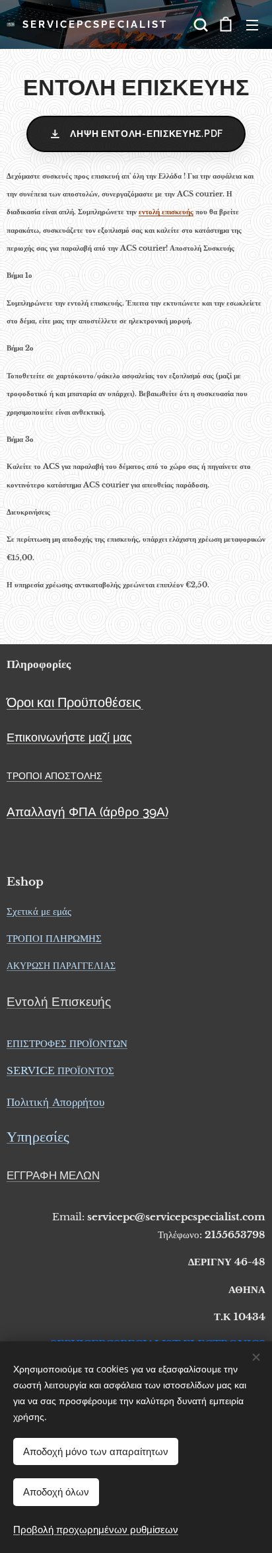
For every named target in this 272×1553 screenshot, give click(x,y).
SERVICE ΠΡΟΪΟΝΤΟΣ (60, 1070)
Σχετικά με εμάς (39, 911)
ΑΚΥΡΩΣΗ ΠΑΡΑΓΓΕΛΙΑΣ (61, 966)
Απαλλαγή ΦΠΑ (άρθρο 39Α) (87, 811)
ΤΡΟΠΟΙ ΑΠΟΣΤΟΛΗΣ (54, 776)
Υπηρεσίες (38, 1137)
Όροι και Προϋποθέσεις (74, 702)
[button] (199, 24)
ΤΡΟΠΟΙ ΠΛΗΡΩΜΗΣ (54, 938)
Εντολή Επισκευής (59, 1001)
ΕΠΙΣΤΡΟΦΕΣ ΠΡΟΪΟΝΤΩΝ (67, 1043)
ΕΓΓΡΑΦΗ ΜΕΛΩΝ (53, 1175)
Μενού (252, 24)
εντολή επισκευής (166, 212)
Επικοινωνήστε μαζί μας (69, 737)
